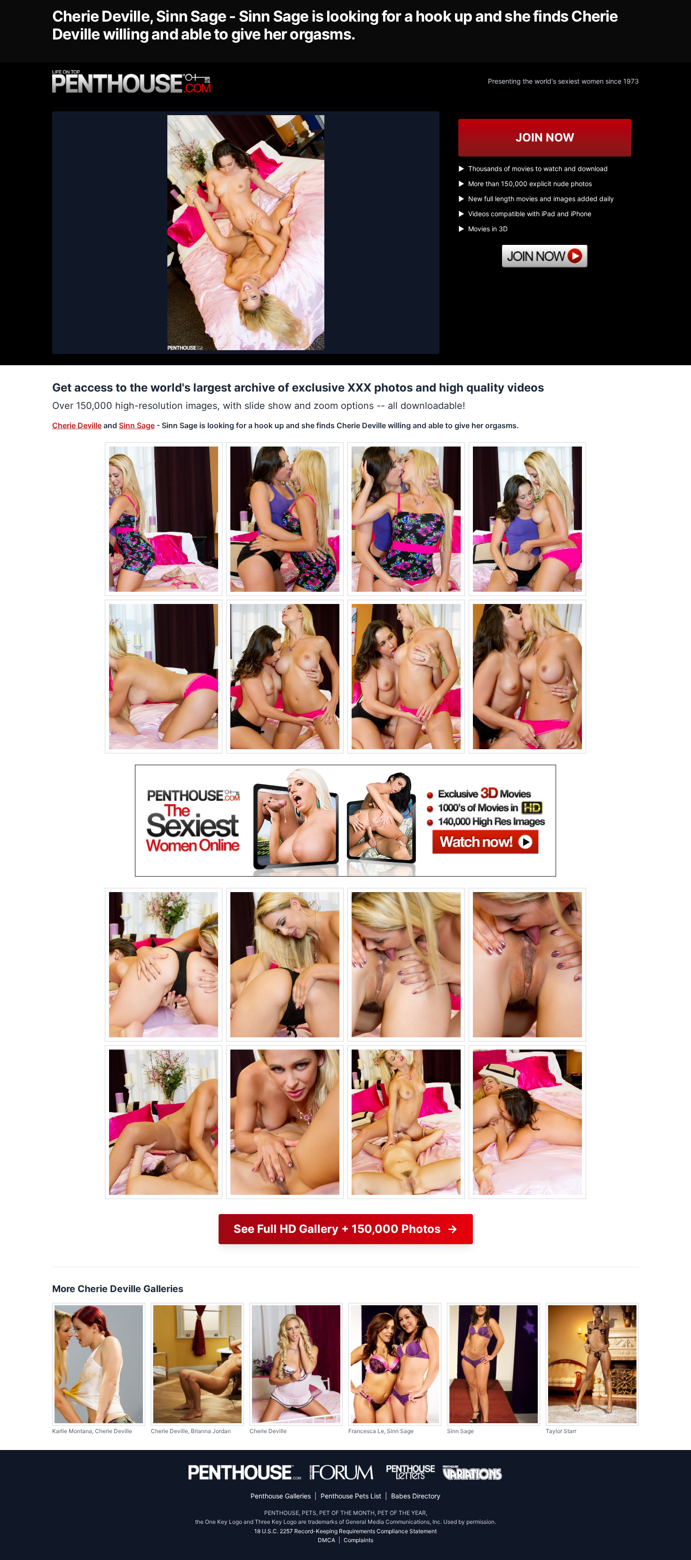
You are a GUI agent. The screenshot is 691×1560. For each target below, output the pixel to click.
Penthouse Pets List (351, 1496)
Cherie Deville (77, 425)
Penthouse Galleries (281, 1496)
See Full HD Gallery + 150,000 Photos (346, 1229)
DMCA (326, 1540)
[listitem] (163, 519)
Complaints (358, 1540)
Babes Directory (415, 1496)
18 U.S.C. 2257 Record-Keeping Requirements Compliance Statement (345, 1531)
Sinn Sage (137, 425)
